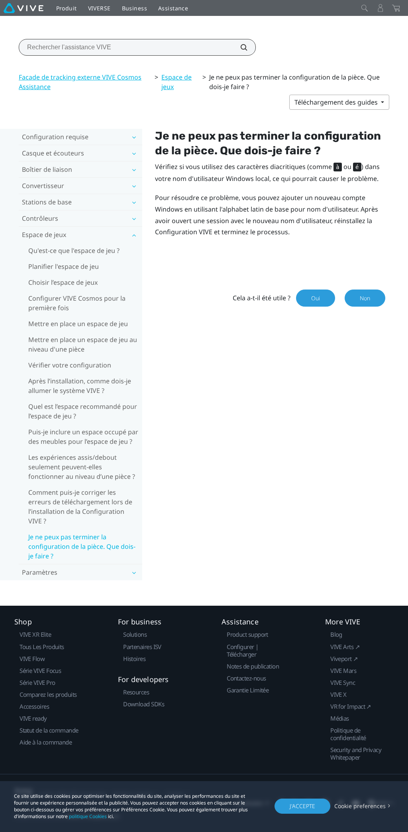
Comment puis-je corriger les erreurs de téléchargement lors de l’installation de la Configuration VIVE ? (80, 506)
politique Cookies (88, 816)
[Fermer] (365, 8)
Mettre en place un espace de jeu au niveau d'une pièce (82, 344)
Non (365, 298)
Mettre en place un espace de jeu (78, 323)
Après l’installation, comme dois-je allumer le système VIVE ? (79, 386)
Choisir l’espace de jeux (63, 282)
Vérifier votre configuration (69, 365)
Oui (315, 298)
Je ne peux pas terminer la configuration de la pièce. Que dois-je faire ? (81, 546)
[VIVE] (23, 8)
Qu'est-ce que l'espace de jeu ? (74, 250)
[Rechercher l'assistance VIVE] (239, 47)
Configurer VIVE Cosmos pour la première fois (77, 303)
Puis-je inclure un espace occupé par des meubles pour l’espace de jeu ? (83, 437)
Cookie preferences (360, 806)
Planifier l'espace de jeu (63, 266)
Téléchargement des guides (336, 102)
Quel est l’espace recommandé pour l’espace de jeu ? (82, 411)
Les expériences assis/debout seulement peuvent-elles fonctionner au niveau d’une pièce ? (81, 467)
